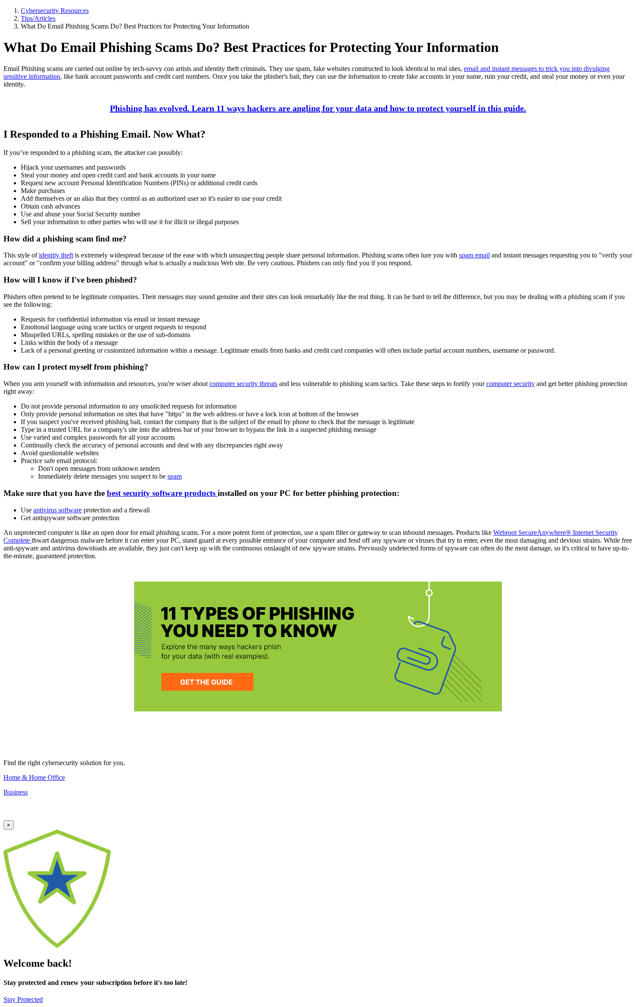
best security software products (162, 493)
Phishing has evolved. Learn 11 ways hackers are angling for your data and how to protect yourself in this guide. (318, 108)
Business (15, 792)
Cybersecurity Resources (55, 10)
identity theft (56, 255)
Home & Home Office (34, 777)
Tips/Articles (38, 18)
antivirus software (57, 510)
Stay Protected (23, 999)
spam (174, 476)
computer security (510, 383)
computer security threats (243, 383)
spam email (474, 255)
